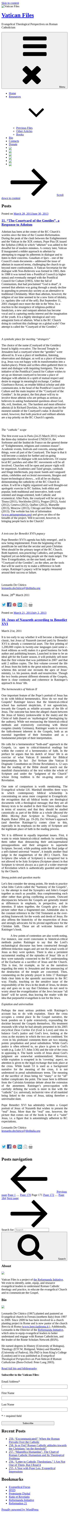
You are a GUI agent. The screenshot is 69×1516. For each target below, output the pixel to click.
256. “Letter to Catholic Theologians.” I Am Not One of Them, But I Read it (37, 1463)
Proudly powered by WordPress (19, 1509)
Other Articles (24, 131)
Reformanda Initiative (50, 1329)
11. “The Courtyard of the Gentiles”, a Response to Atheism (30, 222)
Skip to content (10, 3)
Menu (62, 87)
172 (48, 1194)
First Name (7, 1393)
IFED (12, 1490)
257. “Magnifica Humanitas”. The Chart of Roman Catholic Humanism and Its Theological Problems (36, 1455)
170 (25, 1194)
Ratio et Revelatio (19, 1496)
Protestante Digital (19, 1493)
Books (20, 134)
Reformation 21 (18, 1503)
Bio (11, 137)
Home (12, 93)
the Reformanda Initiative (48, 1279)
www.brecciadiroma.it (36, 1326)
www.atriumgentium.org (16, 514)
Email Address (10, 1381)
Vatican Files (17, 15)
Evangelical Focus (19, 1487)
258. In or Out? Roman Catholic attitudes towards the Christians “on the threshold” (38, 1447)
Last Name (7, 1404)
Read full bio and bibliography (19, 1368)
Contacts (14, 141)
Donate (13, 144)
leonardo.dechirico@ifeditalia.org (20, 588)
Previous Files (24, 127)
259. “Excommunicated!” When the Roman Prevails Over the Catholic (34, 1440)
